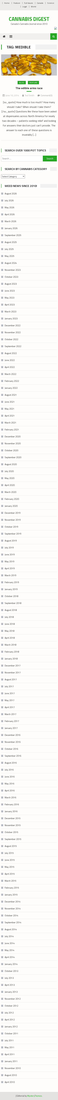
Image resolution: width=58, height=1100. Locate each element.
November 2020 (13, 443)
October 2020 (11, 450)
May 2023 (9, 297)
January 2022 (11, 388)
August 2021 (11, 394)
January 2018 (11, 658)
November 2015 (13, 825)
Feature (17, 3)
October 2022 (11, 339)
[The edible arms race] (29, 65)
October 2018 (11, 596)
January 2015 (11, 894)
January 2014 (11, 964)
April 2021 (10, 415)
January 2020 (11, 506)
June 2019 (10, 554)
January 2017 (11, 728)
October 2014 (11, 915)
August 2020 (11, 464)
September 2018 (13, 603)
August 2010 (11, 1075)
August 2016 (11, 762)
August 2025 (11, 242)
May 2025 (9, 256)
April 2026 (10, 214)
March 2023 (10, 311)
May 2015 (9, 867)
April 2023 (10, 304)
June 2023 (10, 290)
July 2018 (9, 617)
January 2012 (11, 1026)
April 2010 (10, 1082)
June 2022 (10, 360)
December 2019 (12, 512)
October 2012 (11, 1005)
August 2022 (11, 353)
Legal (24, 6)
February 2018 (12, 651)
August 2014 (11, 929)
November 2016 (13, 742)
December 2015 (12, 818)
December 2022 (12, 325)
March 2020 (10, 492)
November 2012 (13, 998)
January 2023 (11, 318)
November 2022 (13, 332)
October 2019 (11, 526)
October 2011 (11, 1033)
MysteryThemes (34, 1095)
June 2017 (10, 693)
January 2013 (11, 991)
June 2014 (10, 943)
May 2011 (9, 1047)
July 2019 (9, 547)
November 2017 (13, 672)
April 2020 (10, 485)
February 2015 (12, 887)
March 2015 (10, 880)
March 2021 (10, 422)
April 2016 (10, 790)
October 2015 (11, 832)
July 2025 (9, 249)
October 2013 (11, 971)
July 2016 (9, 769)
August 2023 (11, 283)
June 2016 (10, 776)
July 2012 (9, 1012)
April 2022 (10, 367)
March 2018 (10, 644)
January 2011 (11, 1061)
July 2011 (9, 1040)
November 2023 (13, 270)
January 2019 (11, 589)
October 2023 (11, 276)
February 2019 (12, 582)
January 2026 (11, 228)
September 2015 (13, 839)
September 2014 (13, 922)
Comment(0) (46, 95)
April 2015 (10, 873)
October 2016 (11, 748)
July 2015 (9, 853)
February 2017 (12, 721)
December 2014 (12, 901)
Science (50, 3)
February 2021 (12, 429)
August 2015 (11, 846)
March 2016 (10, 797)
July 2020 (9, 471)
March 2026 (10, 221)
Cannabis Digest (29, 19)
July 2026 (9, 200)
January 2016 (11, 811)
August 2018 (11, 610)
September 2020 (13, 457)
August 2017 (11, 679)
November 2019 (13, 519)
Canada (40, 3)
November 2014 (13, 908)
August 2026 (11, 193)
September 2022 (13, 346)
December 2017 (12, 665)
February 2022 (12, 381)
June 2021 (10, 401)
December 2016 (12, 735)
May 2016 (9, 783)
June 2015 (10, 860)
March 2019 (10, 575)
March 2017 (10, 714)
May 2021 (9, 408)
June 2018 (10, 624)
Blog (21, 82)
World (33, 6)
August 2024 (11, 263)
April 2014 (10, 957)
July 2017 (9, 686)
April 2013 (10, 985)
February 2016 (12, 804)
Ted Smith (29, 95)
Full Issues (28, 3)
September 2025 (13, 235)
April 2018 (10, 637)
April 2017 (10, 707)
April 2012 (10, 1019)
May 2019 (9, 561)
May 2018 (9, 630)
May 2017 (9, 700)
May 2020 (9, 478)
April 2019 (10, 568)
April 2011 (10, 1054)
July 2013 (9, 978)
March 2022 (10, 374)
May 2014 (9, 950)
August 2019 (11, 540)
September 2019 (13, 533)
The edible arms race (29, 88)
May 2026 (9, 207)
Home (7, 3)
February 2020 (12, 499)
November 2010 (13, 1068)
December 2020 (12, 436)
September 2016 (13, 755)
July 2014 (9, 936)
